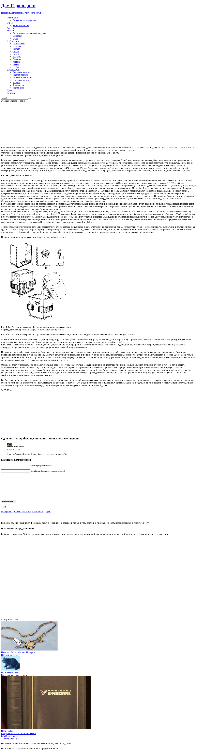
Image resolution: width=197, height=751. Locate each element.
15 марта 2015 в (13, 449)
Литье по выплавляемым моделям (29, 33)
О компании (13, 17)
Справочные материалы (24, 20)
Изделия (17, 46)
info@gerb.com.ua (9, 736)
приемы (17, 511)
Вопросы (17, 36)
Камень (16, 62)
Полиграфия (19, 43)
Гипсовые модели (21, 80)
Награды (17, 56)
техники (26, 511)
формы (48, 511)
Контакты (12, 93)
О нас (10, 23)
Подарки (17, 59)
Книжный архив (21, 25)
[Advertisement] (98, 124)
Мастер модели (20, 75)
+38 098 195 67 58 (10, 738)
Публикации (13, 41)
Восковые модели (21, 72)
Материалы (18, 88)
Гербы (16, 67)
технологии (37, 511)
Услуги (10, 28)
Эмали (16, 64)
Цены (15, 38)
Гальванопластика (22, 77)
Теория (16, 82)
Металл (16, 49)
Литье (16, 51)
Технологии (19, 85)
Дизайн (16, 54)
